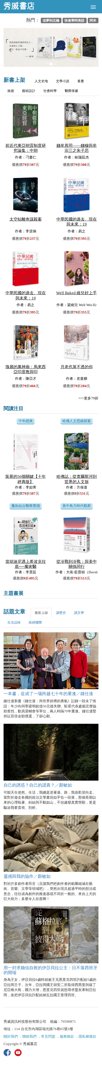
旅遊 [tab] (10, 91)
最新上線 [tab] (41, 613)
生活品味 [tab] (14, 622)
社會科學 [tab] (50, 91)
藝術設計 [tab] (28, 91)
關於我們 (11, 1036)
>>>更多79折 (88, 398)
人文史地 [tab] (41, 81)
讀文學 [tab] (79, 613)
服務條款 (67, 1036)
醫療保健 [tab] (71, 91)
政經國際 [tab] (35, 622)
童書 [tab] (80, 81)
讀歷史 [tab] (61, 613)
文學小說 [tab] (62, 81)
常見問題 (48, 1036)
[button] (11, 50)
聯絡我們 (29, 1036)
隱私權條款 (87, 1036)
